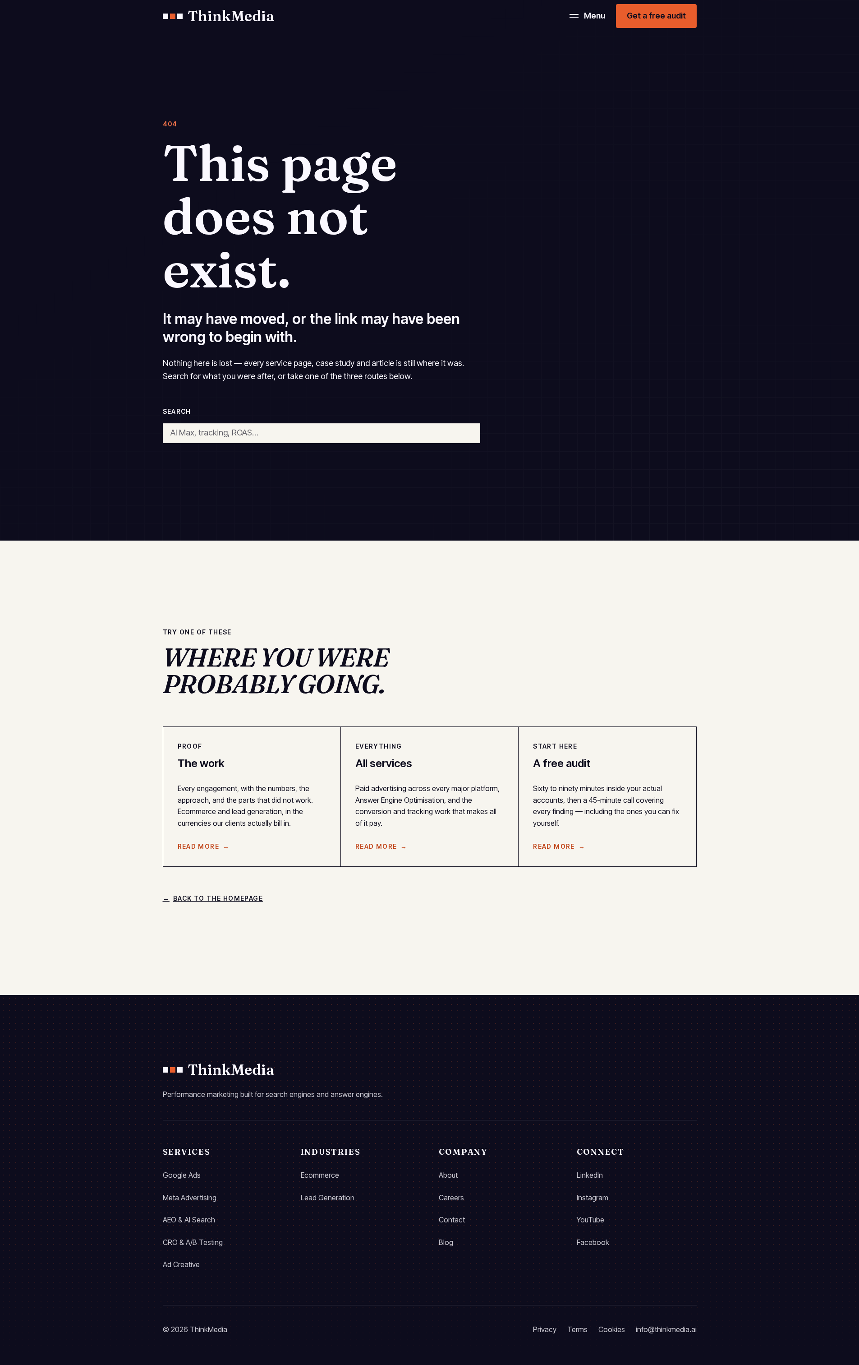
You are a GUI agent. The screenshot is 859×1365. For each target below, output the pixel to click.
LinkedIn (590, 1175)
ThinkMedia (231, 16)
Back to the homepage (213, 898)
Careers (451, 1197)
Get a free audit (656, 15)
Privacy (544, 1329)
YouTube (590, 1219)
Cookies (611, 1329)
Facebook (593, 1242)
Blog (446, 1242)
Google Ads (182, 1175)
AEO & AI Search (189, 1219)
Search (177, 411)
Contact (452, 1219)
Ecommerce (320, 1175)
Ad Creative (181, 1264)
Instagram (592, 1197)
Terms (577, 1329)
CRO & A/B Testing (193, 1242)
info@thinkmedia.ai (666, 1329)
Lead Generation (327, 1197)
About (448, 1175)
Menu (594, 15)
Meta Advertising (189, 1197)
